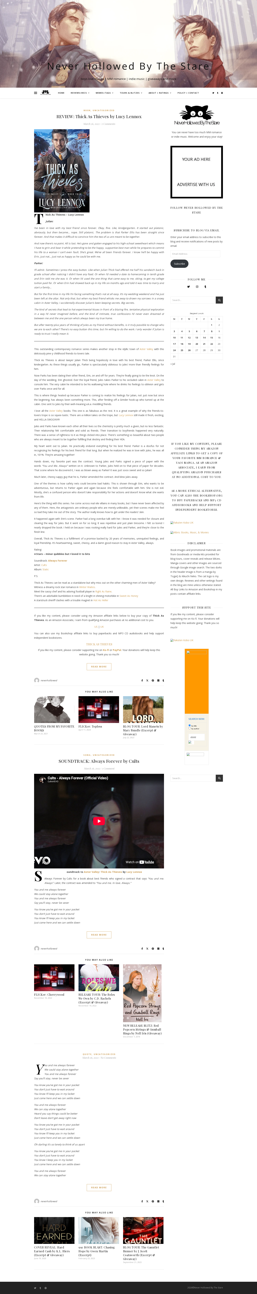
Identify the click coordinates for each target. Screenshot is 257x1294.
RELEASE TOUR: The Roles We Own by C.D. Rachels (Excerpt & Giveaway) (96, 998)
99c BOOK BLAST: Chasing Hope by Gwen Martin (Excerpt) (96, 1251)
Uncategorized (104, 110)
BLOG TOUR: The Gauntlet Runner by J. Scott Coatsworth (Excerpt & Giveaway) (141, 1253)
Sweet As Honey (129, 595)
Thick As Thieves (111, 872)
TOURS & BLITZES (130, 92)
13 (196, 337)
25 (182, 350)
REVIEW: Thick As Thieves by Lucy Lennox (99, 116)
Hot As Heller (100, 600)
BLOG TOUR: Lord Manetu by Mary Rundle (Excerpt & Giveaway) (143, 730)
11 (182, 337)
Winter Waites (87, 587)
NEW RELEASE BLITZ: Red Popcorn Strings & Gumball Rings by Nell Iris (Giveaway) (142, 1029)
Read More (99, 666)
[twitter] (213, 93)
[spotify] (222, 93)
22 (211, 344)
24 (174, 350)
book (87, 110)
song (87, 755)
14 (204, 337)
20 (196, 344)
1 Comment (108, 768)
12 (189, 337)
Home (61, 92)
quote (87, 1054)
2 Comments (108, 123)
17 (174, 344)
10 (174, 337)
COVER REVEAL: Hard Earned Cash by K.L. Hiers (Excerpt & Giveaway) (52, 1251)
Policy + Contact (188, 92)
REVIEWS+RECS (79, 92)
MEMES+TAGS (103, 92)
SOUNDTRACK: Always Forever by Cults (99, 761)
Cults (44, 565)
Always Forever (57, 560)
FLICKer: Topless (90, 726)
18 (182, 344)
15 (211, 337)
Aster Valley (146, 349)
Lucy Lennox (126, 415)
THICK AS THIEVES (99, 644)
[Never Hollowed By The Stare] (45, 93)
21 (204, 344)
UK (102, 626)
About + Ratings (159, 92)
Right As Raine (103, 591)
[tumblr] (218, 93)
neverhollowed (49, 680)
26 (189, 350)
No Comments (108, 1057)
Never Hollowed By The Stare (128, 65)
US (96, 626)
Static (45, 569)
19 (189, 344)
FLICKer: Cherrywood (49, 994)
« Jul (172, 363)
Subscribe (179, 263)
